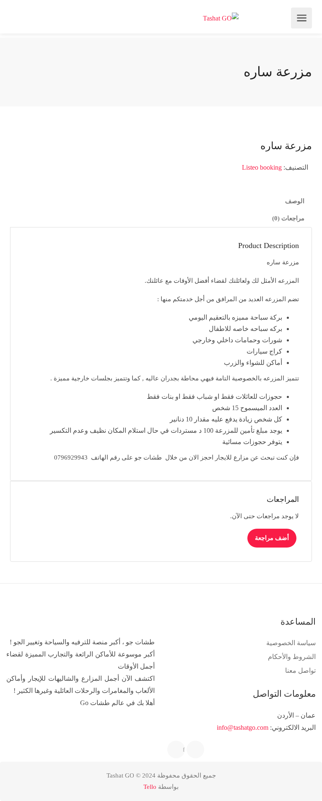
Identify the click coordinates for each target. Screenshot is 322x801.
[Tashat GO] (221, 18)
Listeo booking (262, 167)
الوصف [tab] (294, 201)
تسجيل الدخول (17, 18)
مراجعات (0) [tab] (288, 218)
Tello (149, 786)
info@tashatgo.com (242, 727)
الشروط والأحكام (292, 656)
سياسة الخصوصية (291, 642)
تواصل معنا (300, 670)
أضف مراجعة (272, 538)
